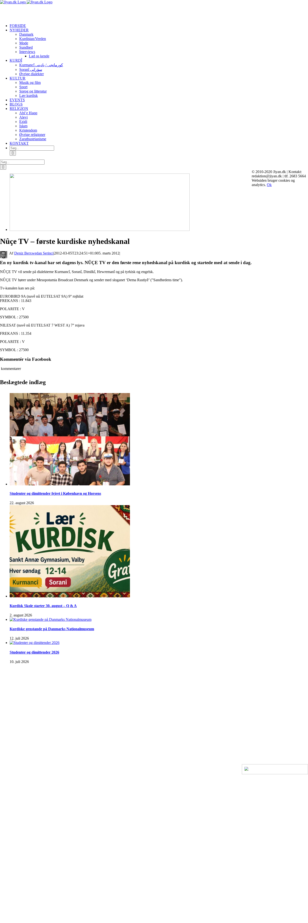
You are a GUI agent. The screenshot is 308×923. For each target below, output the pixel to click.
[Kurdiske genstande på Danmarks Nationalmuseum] (50, 619)
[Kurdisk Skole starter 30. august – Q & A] (70, 596)
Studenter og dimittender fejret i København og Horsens (55, 493)
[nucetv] (100, 229)
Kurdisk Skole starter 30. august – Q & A (43, 606)
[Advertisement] (56, 11)
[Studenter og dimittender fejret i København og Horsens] (70, 484)
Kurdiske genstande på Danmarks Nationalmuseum (52, 629)
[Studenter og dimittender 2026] (34, 643)
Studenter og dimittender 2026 (34, 652)
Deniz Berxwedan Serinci (33, 253)
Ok (269, 185)
